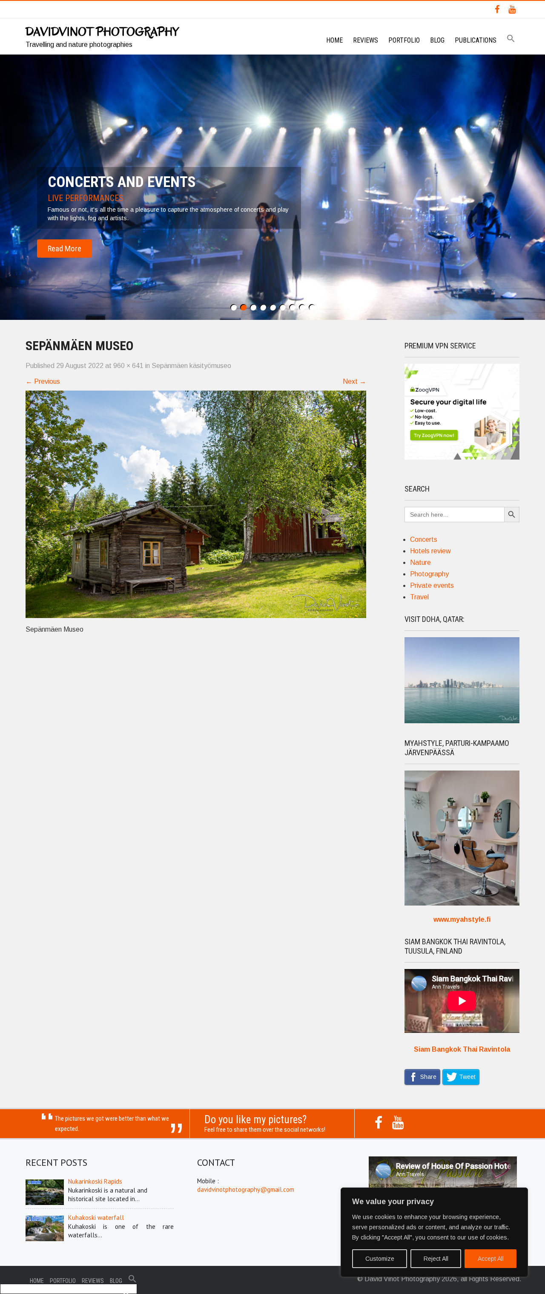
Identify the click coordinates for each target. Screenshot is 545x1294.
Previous (43, 381)
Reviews (365, 40)
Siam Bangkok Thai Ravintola (462, 1049)
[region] (434, 1232)
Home (334, 40)
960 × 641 (128, 365)
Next (354, 381)
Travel (419, 597)
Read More (64, 248)
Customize (379, 1258)
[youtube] (512, 9)
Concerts (423, 539)
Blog (437, 40)
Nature (420, 562)
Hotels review (430, 551)
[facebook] (497, 9)
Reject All (436, 1258)
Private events (432, 585)
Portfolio (404, 40)
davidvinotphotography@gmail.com (245, 1189)
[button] (510, 39)
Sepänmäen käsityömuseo (191, 365)
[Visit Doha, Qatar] (461, 721)
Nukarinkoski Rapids (95, 1181)
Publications (475, 40)
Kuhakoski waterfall (96, 1217)
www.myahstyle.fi (461, 919)
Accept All (491, 1258)
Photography (429, 574)
